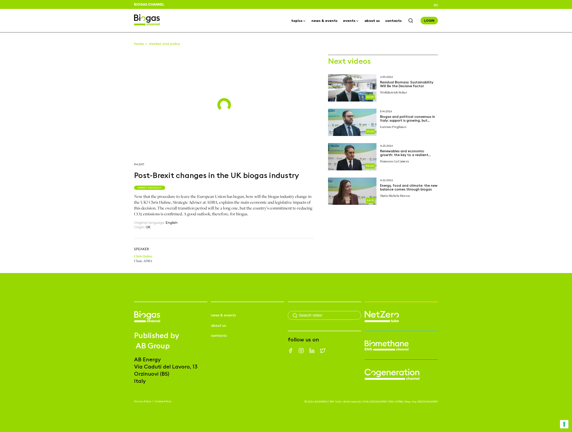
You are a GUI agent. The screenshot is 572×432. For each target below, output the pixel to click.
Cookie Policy (163, 401)
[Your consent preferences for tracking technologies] (564, 424)
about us (372, 20)
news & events (324, 20)
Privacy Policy (142, 401)
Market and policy (164, 43)
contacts (393, 20)
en (436, 4)
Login (429, 21)
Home (139, 43)
